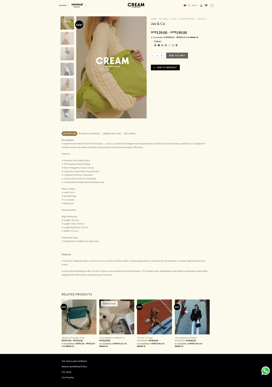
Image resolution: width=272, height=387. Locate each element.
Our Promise (68, 377)
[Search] (189, 5)
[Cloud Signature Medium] (192, 317)
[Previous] (81, 67)
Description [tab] (69, 133)
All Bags (62, 5)
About (195, 5)
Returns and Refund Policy (74, 366)
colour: (158, 41)
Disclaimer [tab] (129, 133)
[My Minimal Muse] (79, 5)
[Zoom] (80, 115)
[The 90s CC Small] (154, 317)
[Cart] (212, 5)
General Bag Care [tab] (112, 133)
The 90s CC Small (145, 338)
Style (174, 19)
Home (154, 19)
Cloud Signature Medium (186, 338)
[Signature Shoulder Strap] (79, 317)
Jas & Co (202, 19)
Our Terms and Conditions (74, 361)
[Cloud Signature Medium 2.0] (116, 317)
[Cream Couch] (136, 5)
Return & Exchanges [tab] (89, 133)
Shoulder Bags (187, 19)
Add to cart (177, 55)
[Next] (141, 67)
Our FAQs (66, 372)
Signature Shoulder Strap (73, 338)
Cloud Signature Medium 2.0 (112, 338)
